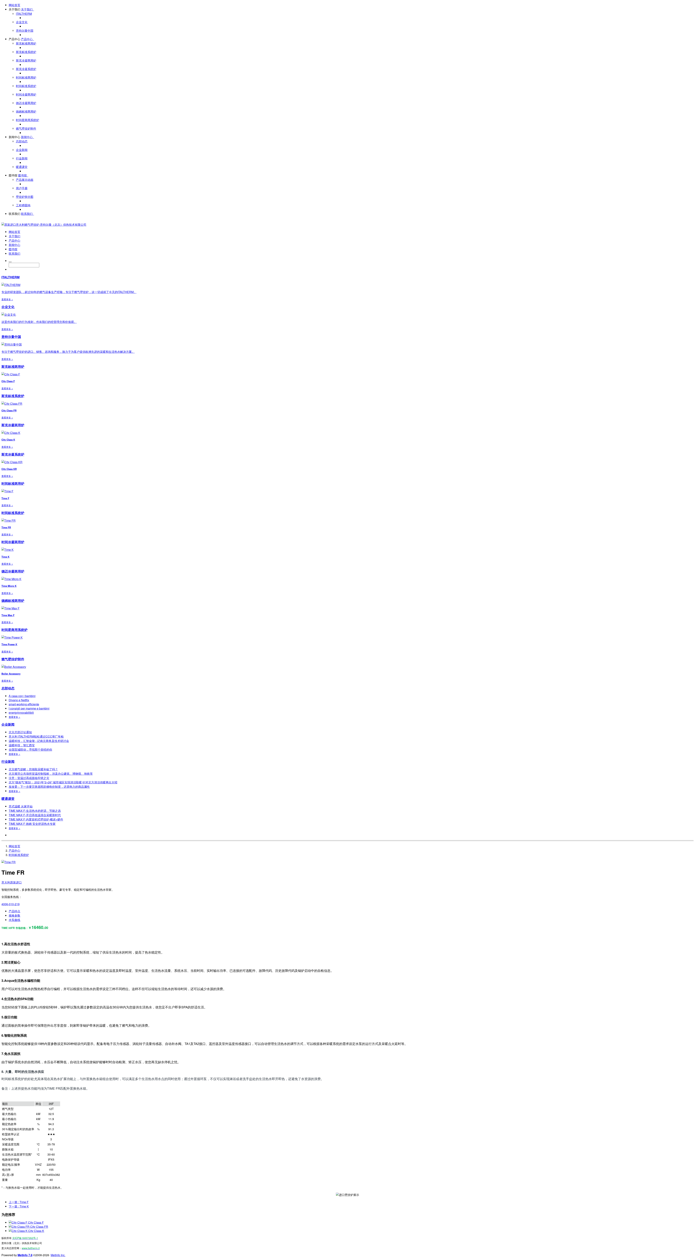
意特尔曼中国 (24, 30)
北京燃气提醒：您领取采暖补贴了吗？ (33, 769)
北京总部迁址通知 (20, 732)
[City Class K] (18, 1231)
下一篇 (19, 1206)
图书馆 (13, 175)
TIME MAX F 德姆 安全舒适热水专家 (32, 824)
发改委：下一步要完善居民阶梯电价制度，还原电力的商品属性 (49, 786)
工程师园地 (23, 205)
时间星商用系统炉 (27, 120)
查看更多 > (7, 299)
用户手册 (22, 188)
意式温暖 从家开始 (21, 806)
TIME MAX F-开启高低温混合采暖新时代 (35, 815)
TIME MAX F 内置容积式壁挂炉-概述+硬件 (36, 819)
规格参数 (14, 915)
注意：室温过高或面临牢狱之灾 (29, 778)
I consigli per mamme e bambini (29, 708)
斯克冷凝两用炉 (26, 60)
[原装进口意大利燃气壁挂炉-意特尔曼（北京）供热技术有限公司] (43, 224)
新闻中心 (14, 137)
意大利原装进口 (11, 882)
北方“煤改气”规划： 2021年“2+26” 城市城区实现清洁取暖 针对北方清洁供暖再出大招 (63, 782)
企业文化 (22, 22)
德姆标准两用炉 (26, 111)
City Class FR (39, 1227)
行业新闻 (22, 158)
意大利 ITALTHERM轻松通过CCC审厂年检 (36, 736)
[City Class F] (18, 1222)
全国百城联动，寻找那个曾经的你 (30, 749)
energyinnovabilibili (21, 712)
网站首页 (14, 5)
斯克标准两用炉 (26, 43)
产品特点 (14, 911)
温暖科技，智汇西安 (22, 745)
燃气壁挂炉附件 (26, 128)
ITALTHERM (24, 14)
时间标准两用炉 (26, 77)
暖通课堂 (22, 167)
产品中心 (14, 39)
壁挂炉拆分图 (24, 197)
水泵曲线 (14, 920)
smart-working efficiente (24, 704)
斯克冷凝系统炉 (26, 69)
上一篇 (19, 1202)
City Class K (36, 1231)
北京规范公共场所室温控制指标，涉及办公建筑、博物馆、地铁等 (51, 773)
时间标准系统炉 (26, 86)
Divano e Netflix (19, 700)
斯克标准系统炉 (26, 52)
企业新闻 (22, 150)
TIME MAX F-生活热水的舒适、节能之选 (35, 811)
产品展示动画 (24, 180)
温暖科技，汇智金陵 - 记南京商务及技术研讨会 (39, 741)
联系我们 (14, 214)
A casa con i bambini (22, 696)
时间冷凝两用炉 (26, 94)
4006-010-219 (10, 904)
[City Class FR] (19, 1227)
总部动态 (22, 141)
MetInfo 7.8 (25, 1255)
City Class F (36, 1222)
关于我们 (14, 9)
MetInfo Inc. (58, 1255)
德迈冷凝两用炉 (26, 103)
